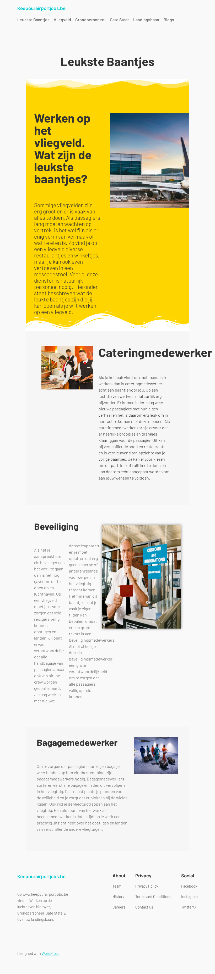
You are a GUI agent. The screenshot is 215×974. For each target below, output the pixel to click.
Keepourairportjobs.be (41, 8)
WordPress (51, 953)
